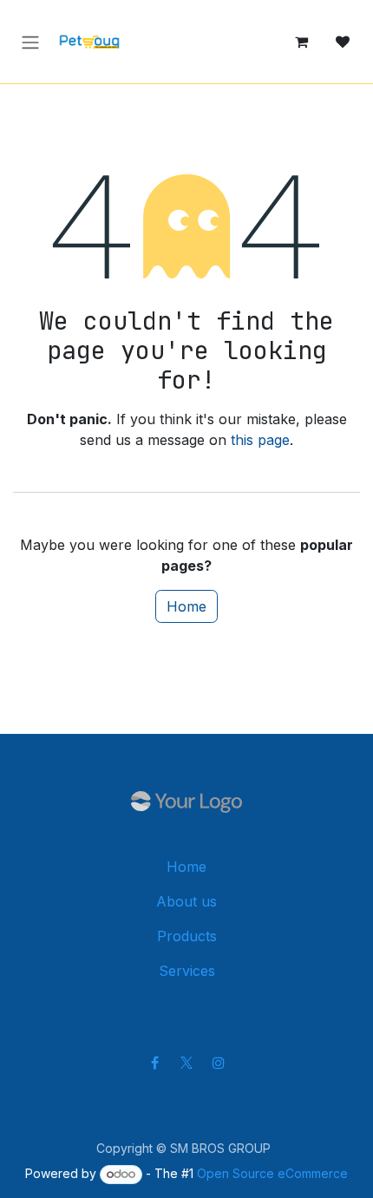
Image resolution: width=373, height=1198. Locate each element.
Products (187, 936)
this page (260, 439)
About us (186, 901)
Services (187, 970)
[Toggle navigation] (30, 41)
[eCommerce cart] (301, 41)
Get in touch (187, 1004)
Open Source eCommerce (272, 1173)
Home (186, 606)
